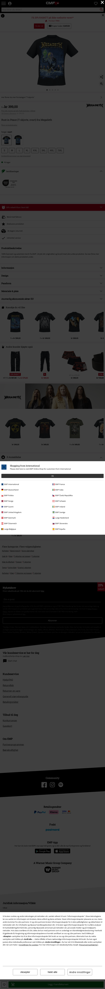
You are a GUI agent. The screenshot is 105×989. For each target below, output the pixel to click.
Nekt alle (52, 972)
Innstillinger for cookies (28, 945)
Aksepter (25, 972)
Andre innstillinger (80, 972)
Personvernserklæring (88, 945)
